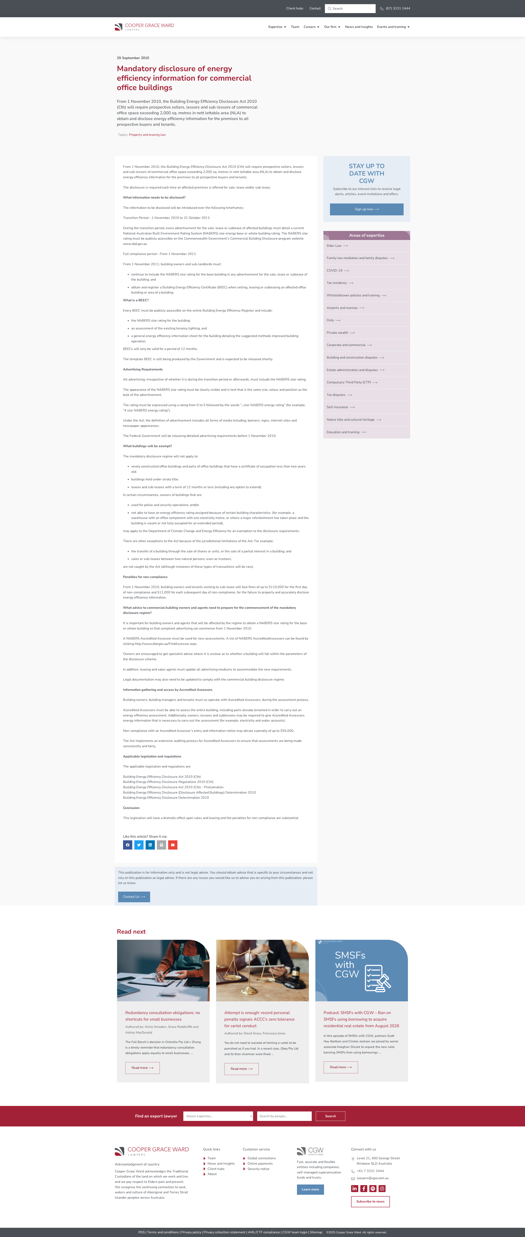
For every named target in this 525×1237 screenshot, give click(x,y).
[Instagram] (382, 1188)
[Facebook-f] (364, 1188)
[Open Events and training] (408, 26)
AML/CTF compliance (264, 1232)
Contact (315, 8)
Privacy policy (191, 1232)
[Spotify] (373, 1188)
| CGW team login (294, 1232)
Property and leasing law (147, 134)
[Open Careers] (318, 26)
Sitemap (316, 1232)
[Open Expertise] (285, 26)
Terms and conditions (163, 1232)
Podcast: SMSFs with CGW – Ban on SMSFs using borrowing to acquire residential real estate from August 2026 (361, 1019)
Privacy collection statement (224, 1232)
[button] (127, 845)
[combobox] (350, 8)
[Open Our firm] (339, 26)
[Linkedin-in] (354, 1188)
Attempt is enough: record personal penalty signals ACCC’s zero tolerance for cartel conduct (259, 1019)
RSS (141, 1232)
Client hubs (294, 8)
